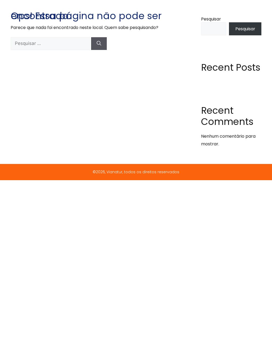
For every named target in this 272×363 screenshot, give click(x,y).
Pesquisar (211, 19)
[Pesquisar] (99, 43)
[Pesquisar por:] (51, 43)
